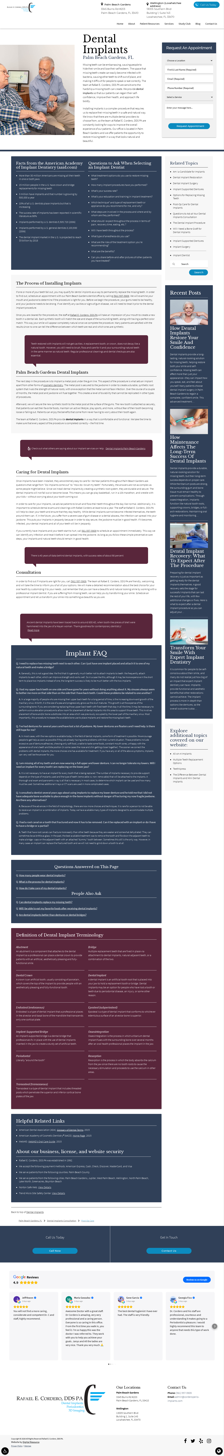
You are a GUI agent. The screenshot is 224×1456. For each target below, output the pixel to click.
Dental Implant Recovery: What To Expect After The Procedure (187, 558)
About (131, 23)
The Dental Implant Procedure (189, 222)
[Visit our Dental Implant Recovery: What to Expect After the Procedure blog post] (189, 547)
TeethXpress (179, 768)
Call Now (55, 1250)
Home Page (79, 1135)
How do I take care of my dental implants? (43, 888)
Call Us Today (208, 4)
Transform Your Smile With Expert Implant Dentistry (188, 655)
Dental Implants (35, 1212)
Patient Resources (150, 23)
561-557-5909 (89, 530)
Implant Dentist (181, 255)
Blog (197, 23)
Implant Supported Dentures (188, 189)
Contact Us (211, 23)
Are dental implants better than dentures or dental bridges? (52, 915)
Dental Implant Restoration (187, 177)
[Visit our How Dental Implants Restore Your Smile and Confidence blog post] (189, 324)
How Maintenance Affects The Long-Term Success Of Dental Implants (188, 449)
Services (169, 23)
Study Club (185, 23)
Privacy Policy (17, 1446)
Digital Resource (31, 1442)
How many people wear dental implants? (42, 875)
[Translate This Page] (219, 1451)
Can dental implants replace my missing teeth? (45, 902)
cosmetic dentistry (53, 385)
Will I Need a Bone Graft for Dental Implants (187, 230)
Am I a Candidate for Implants (189, 171)
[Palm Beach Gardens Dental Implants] (37, 134)
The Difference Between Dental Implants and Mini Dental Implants (189, 778)
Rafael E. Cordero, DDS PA (84, 315)
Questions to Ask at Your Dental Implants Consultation (189, 215)
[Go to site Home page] (61, 1399)
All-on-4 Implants (182, 753)
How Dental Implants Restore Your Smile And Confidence (184, 338)
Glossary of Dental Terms (70, 1129)
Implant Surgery (181, 246)
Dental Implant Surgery (185, 183)
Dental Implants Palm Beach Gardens (125, 448)
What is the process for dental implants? (41, 881)
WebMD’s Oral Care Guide (41, 1141)
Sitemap (27, 1446)
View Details (44, 1187)
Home (120, 23)
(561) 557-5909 (121, 295)
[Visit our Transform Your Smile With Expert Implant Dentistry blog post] (189, 643)
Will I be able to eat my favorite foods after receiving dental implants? (58, 908)
